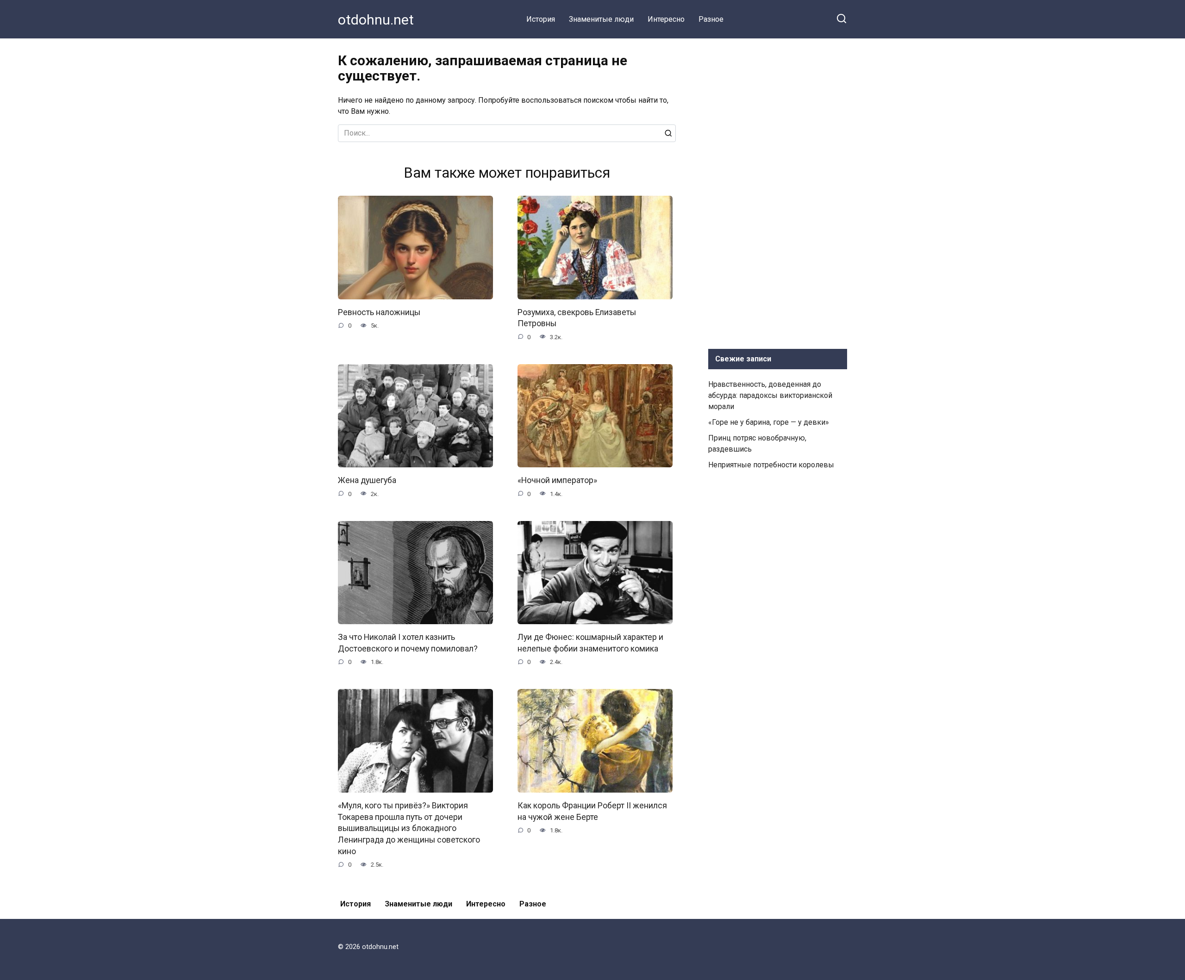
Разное (711, 19)
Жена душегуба (367, 480)
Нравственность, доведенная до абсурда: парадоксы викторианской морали (770, 395)
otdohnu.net (376, 20)
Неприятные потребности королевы (771, 464)
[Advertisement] (777, 191)
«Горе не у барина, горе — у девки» (768, 422)
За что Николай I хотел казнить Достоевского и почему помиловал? (408, 643)
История (540, 19)
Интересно (666, 19)
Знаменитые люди (601, 19)
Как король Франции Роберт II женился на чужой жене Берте (592, 811)
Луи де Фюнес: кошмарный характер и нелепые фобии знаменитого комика (590, 643)
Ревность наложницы (379, 312)
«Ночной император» (557, 480)
